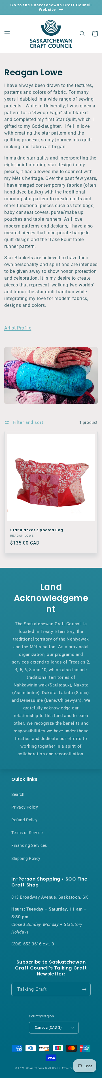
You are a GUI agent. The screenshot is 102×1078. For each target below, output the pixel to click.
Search (18, 794)
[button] (7, 33)
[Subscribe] (84, 989)
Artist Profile (17, 328)
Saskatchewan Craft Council (43, 1068)
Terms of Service (27, 832)
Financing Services (29, 845)
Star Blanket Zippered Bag (36, 530)
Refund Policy (24, 820)
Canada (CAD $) (48, 1027)
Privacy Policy (24, 807)
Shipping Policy (26, 858)
